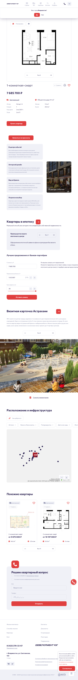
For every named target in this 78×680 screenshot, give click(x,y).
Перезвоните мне (12, 648)
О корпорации (45, 633)
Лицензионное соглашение (54, 479)
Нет (42, 15)
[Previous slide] (27, 75)
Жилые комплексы (12, 624)
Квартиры (10, 633)
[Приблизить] (66, 478)
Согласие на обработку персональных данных (47, 658)
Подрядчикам (45, 641)
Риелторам (44, 637)
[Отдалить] (62, 478)
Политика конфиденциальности (43, 661)
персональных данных (33, 575)
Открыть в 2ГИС (66, 480)
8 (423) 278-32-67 (15, 646)
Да (37, 15)
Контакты (44, 624)
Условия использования (41, 664)
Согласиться (67, 668)
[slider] (35, 291)
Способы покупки (12, 628)
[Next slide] (50, 75)
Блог (8, 637)
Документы (44, 628)
